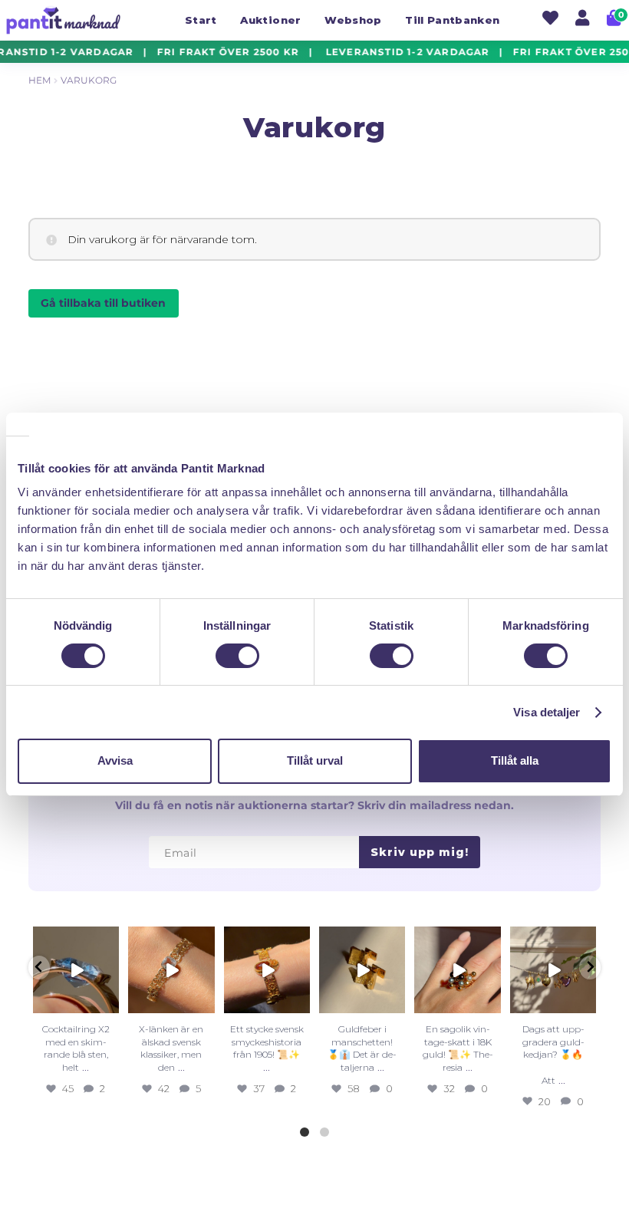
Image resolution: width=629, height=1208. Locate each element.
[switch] (237, 655)
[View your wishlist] (550, 20)
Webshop (352, 20)
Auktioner (270, 20)
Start (201, 20)
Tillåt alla (514, 760)
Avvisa (115, 760)
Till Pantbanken (452, 20)
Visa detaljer (546, 712)
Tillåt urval (315, 760)
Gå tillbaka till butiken (103, 303)
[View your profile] (582, 20)
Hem (39, 80)
